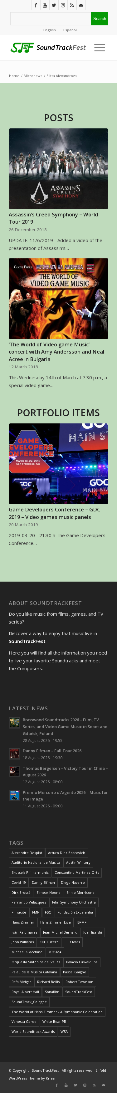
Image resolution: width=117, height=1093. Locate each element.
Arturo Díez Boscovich (66, 852)
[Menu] (98, 47)
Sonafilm (52, 991)
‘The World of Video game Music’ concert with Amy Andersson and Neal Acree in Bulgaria (56, 351)
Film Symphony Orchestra (74, 902)
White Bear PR (54, 1021)
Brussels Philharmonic (30, 872)
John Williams (23, 942)
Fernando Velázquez (29, 902)
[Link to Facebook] (36, 5)
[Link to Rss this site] (72, 5)
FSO (48, 912)
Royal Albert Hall (25, 991)
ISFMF (81, 922)
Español (70, 30)
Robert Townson (79, 981)
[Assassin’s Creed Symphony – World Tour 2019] (58, 168)
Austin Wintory (78, 862)
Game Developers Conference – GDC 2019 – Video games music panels (54, 513)
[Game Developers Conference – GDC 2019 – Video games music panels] (58, 463)
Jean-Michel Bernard (60, 932)
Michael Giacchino (27, 952)
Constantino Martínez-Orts (77, 872)
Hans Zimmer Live (55, 922)
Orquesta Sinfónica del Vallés (36, 962)
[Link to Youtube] (45, 5)
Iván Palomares (24, 932)
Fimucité (19, 912)
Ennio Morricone (80, 892)
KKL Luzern (49, 942)
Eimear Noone (49, 892)
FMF (35, 912)
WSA (64, 1031)
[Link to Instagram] (63, 5)
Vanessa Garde (24, 1021)
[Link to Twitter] (54, 5)
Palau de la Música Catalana (34, 972)
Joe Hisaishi (92, 932)
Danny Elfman (43, 882)
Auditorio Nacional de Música (36, 862)
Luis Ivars (72, 942)
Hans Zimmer (23, 922)
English (49, 30)
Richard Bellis (48, 981)
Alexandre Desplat (27, 852)
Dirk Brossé (21, 892)
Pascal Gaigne (74, 972)
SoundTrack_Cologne (29, 1001)
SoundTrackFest (78, 991)
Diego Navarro (73, 882)
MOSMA (54, 952)
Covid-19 (19, 882)
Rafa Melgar (21, 981)
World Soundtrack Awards (33, 1031)
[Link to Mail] (81, 5)
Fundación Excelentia (75, 912)
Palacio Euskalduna (82, 962)
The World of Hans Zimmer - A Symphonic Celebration (57, 1011)
